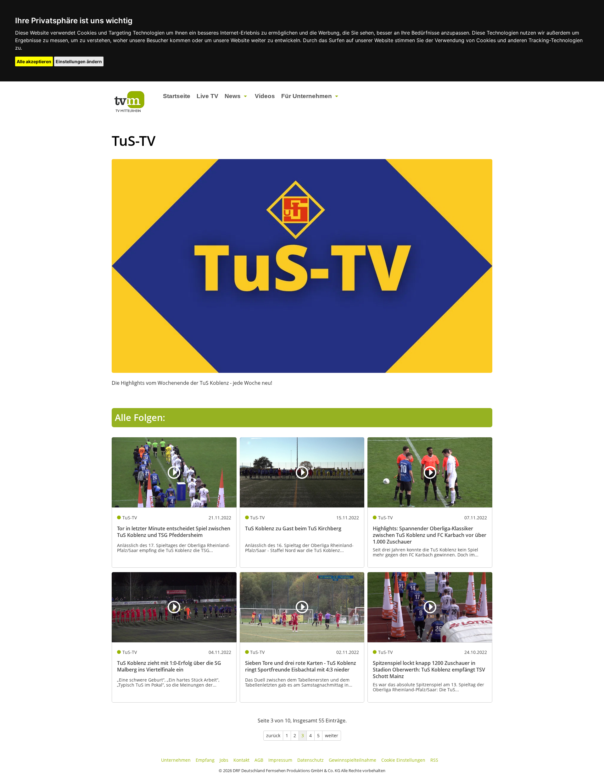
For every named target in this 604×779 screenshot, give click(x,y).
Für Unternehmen (306, 96)
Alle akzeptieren (34, 61)
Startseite (176, 96)
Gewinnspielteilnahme (352, 760)
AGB (258, 760)
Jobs (224, 760)
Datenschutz (310, 760)
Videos (265, 96)
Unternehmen (176, 760)
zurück (273, 735)
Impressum (280, 760)
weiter (331, 735)
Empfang (205, 760)
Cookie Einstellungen (403, 760)
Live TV (207, 96)
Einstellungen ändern (79, 61)
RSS (434, 760)
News (233, 96)
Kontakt (241, 760)
